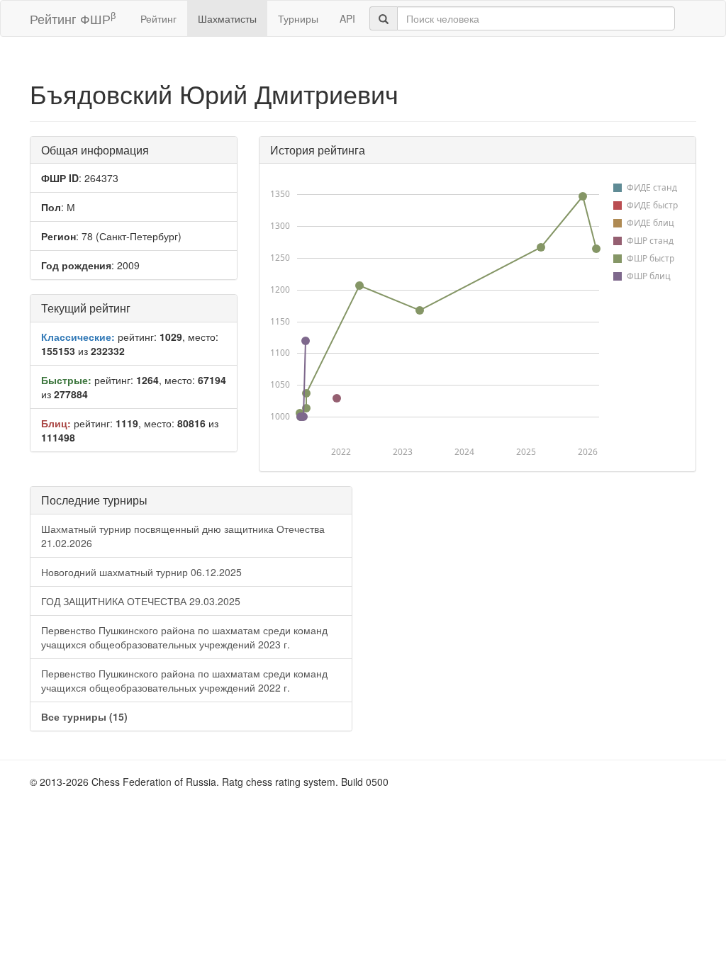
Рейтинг (158, 18)
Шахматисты (227, 18)
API (347, 18)
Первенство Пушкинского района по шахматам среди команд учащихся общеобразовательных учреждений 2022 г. (184, 680)
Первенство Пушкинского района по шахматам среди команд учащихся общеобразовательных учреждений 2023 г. (184, 637)
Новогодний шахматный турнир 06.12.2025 (141, 572)
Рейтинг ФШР (73, 18)
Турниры (298, 18)
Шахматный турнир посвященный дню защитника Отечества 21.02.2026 (183, 536)
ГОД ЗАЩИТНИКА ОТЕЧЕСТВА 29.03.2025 (140, 601)
